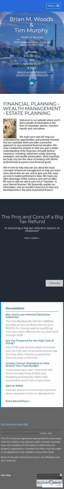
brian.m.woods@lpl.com (32, 72)
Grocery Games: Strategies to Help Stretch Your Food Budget (27, 364)
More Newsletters (18, 401)
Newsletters (15, 308)
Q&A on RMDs (14, 385)
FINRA (43, 433)
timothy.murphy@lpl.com (32, 75)
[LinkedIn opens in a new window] (32, 83)
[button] (53, 6)
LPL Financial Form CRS (14, 424)
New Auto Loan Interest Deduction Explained (28, 316)
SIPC (50, 433)
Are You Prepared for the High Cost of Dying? (30, 342)
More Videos (32, 238)
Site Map (6, 475)
